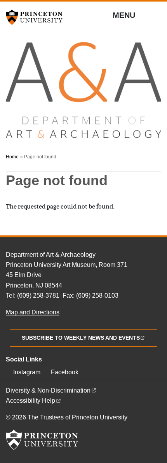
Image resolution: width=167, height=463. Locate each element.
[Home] (83, 94)
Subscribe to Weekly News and (81, 338)
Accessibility (30, 400)
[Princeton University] (37, 17)
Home (12, 157)
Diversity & (48, 390)
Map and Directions (32, 312)
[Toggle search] (156, 15)
